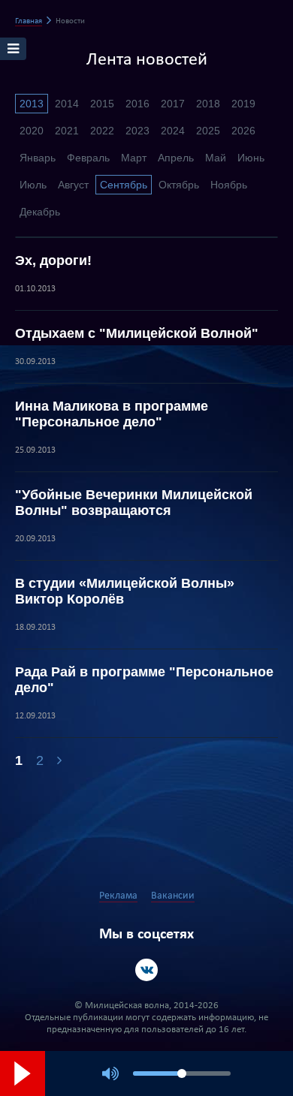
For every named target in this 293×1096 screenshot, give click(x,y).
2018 (208, 104)
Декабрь (40, 212)
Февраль (88, 158)
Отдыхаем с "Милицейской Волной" (136, 333)
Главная (28, 21)
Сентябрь (123, 185)
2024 (173, 131)
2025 (208, 131)
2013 (32, 104)
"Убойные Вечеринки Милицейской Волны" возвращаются (133, 502)
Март (133, 158)
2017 (173, 104)
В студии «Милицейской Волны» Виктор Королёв (124, 591)
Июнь (250, 158)
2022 (102, 131)
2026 (243, 131)
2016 (137, 104)
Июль (33, 185)
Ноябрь (228, 185)
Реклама (118, 896)
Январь (38, 158)
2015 (102, 104)
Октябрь (179, 185)
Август (73, 185)
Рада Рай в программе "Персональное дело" (144, 679)
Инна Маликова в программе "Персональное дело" (111, 414)
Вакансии (173, 896)
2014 (67, 104)
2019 (243, 104)
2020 (32, 131)
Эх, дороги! (53, 260)
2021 (67, 131)
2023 (137, 131)
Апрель (176, 158)
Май (215, 158)
